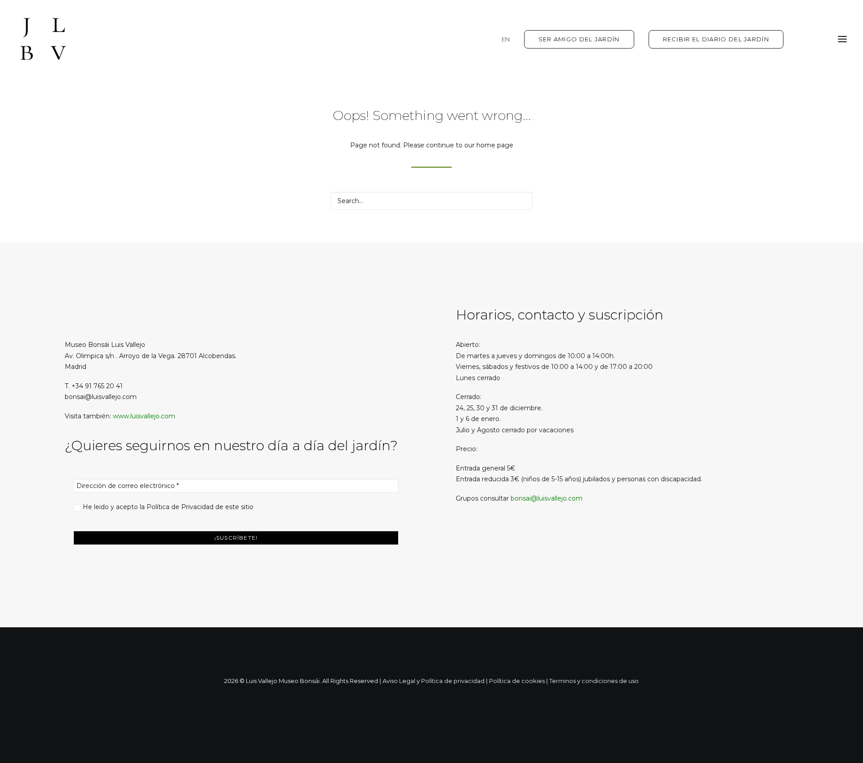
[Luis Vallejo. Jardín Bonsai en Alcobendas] (43, 39)
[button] (842, 39)
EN (506, 39)
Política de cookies (517, 680)
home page (494, 145)
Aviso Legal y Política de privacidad (434, 680)
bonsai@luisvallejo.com (547, 498)
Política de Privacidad (180, 507)
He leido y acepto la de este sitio (167, 507)
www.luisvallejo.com (144, 416)
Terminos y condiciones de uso (594, 680)
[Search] (431, 201)
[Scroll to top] (846, 728)
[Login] (801, 39)
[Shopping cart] (816, 39)
